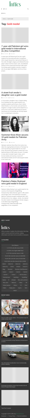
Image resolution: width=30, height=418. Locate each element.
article (12, 266)
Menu (4, 13)
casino (4, 272)
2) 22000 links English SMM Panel (15, 250)
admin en (10, 264)
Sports (19, 288)
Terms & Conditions (22, 416)
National (14, 282)
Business (10, 269)
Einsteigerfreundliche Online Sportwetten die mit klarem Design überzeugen (14, 386)
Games (4, 280)
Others (15, 285)
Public (4, 288)
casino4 (5, 274)
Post (26, 285)
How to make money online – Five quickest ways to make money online (14, 318)
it (8, 280)
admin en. (17, 264)
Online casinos (6, 285)
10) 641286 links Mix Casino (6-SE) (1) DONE (15, 261)
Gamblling (24, 277)
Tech (26, 288)
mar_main (5, 282)
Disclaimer (3, 416)
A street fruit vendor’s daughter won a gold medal (14, 93)
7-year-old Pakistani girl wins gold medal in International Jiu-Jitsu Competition (14, 48)
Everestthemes (20, 413)
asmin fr (25, 266)
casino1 (11, 272)
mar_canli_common (22, 280)
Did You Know (23, 274)
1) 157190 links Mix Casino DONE (15, 248)
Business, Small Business (21, 269)
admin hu (5, 266)
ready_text (12, 288)
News (20, 282)
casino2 (18, 272)
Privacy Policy (12, 416)
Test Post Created (6, 408)
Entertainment (6, 277)
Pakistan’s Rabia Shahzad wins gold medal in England (14, 182)
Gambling (16, 277)
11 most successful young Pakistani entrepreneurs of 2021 (14, 341)
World (15, 290)
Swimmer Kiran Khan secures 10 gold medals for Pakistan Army (14, 137)
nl (26, 282)
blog (4, 269)
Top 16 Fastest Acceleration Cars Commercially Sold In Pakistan (13, 363)
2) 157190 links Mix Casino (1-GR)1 (15, 253)
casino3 (25, 272)
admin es (25, 264)
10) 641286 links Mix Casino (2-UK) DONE (15, 256)
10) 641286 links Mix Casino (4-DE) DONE (15, 258)
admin (4, 264)
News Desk (12, 53)
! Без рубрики (15, 245)
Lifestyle (13, 280)
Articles (18, 266)
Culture (13, 274)
